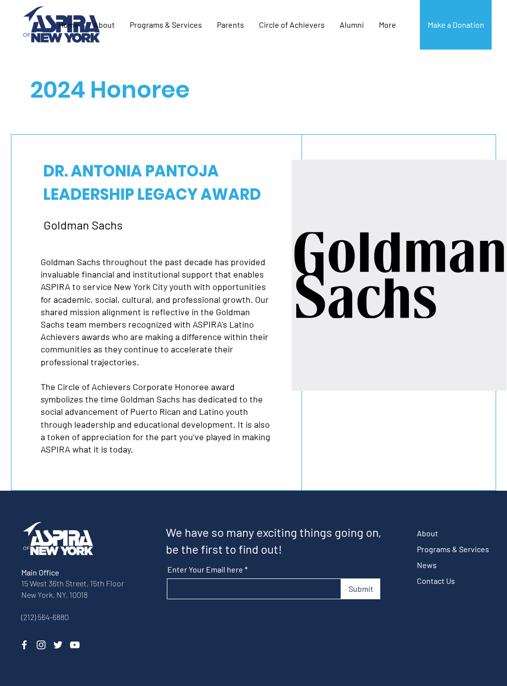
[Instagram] (41, 645)
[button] (292, 24)
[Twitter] (58, 645)
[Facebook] (24, 645)
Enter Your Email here (205, 569)
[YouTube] (75, 645)
